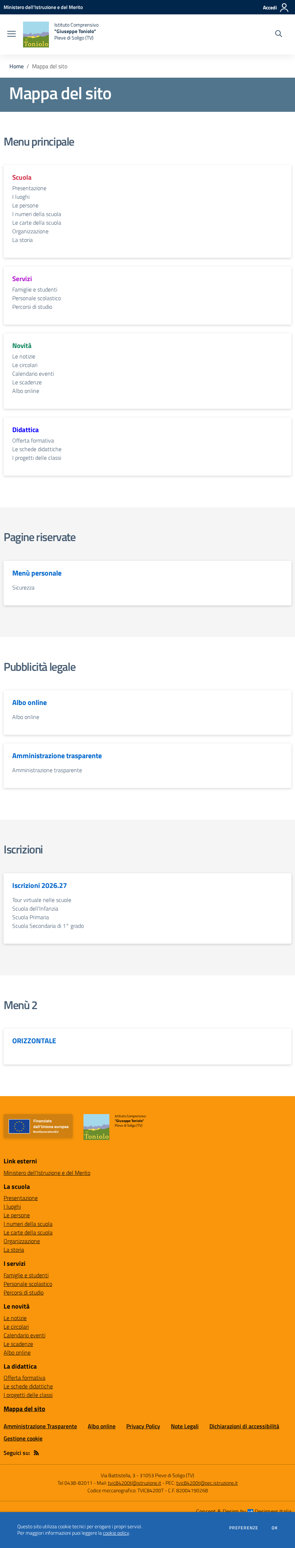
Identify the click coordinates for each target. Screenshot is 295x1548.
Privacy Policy (143, 1426)
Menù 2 (20, 1004)
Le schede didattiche (37, 449)
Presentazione (29, 188)
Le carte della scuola (36, 222)
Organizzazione (30, 231)
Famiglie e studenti (34, 289)
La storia (22, 239)
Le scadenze (27, 382)
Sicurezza (23, 587)
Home (16, 66)
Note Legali (185, 1426)
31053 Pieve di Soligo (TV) (167, 1475)
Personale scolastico (36, 298)
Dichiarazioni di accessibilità (244, 1426)
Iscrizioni (23, 849)
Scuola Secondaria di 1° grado (48, 925)
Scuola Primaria (30, 917)
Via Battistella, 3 (118, 1475)
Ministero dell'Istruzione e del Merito (47, 1172)
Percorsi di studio (32, 306)
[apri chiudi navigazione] (11, 34)
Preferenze (243, 1528)
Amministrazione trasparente (57, 755)
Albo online (25, 390)
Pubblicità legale (39, 666)
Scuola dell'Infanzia (35, 908)
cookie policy (116, 1533)
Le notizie (23, 356)
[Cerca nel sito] (278, 34)
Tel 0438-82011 (75, 1483)
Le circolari (24, 365)
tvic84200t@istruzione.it (134, 1483)
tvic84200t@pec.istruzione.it (207, 1483)
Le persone (25, 205)
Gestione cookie (23, 1438)
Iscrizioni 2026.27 (39, 885)
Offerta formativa (33, 440)
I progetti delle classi (36, 457)
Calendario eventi (33, 373)
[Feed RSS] (36, 1452)
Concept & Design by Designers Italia (243, 1511)
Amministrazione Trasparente (40, 1426)
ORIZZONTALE (34, 1040)
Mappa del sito (24, 1409)
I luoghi (21, 196)
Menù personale (37, 573)
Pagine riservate (40, 536)
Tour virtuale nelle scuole (41, 900)
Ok (275, 1528)
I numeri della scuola (36, 214)
